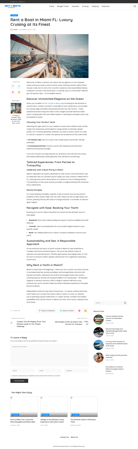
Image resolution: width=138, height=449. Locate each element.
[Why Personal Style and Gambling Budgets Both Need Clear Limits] (99, 332)
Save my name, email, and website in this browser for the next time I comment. (36, 376)
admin (16, 29)
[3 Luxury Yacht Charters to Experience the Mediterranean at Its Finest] (99, 345)
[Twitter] (19, 86)
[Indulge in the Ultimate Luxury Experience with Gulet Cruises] (54, 407)
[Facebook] (12, 86)
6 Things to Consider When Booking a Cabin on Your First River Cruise (16, 119)
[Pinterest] (12, 92)
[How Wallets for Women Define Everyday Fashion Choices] (99, 370)
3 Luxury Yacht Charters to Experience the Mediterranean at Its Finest (116, 344)
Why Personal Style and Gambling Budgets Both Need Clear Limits (116, 331)
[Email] (19, 92)
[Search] (135, 6)
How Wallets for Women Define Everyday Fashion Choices (115, 369)
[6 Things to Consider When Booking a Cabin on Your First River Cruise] (16, 108)
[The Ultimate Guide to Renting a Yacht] (84, 407)
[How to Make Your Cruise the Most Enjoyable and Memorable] (23, 407)
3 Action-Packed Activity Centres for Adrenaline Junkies (114, 318)
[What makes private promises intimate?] (99, 357)
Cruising (14, 15)
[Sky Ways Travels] (12, 6)
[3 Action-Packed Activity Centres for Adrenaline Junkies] (99, 320)
